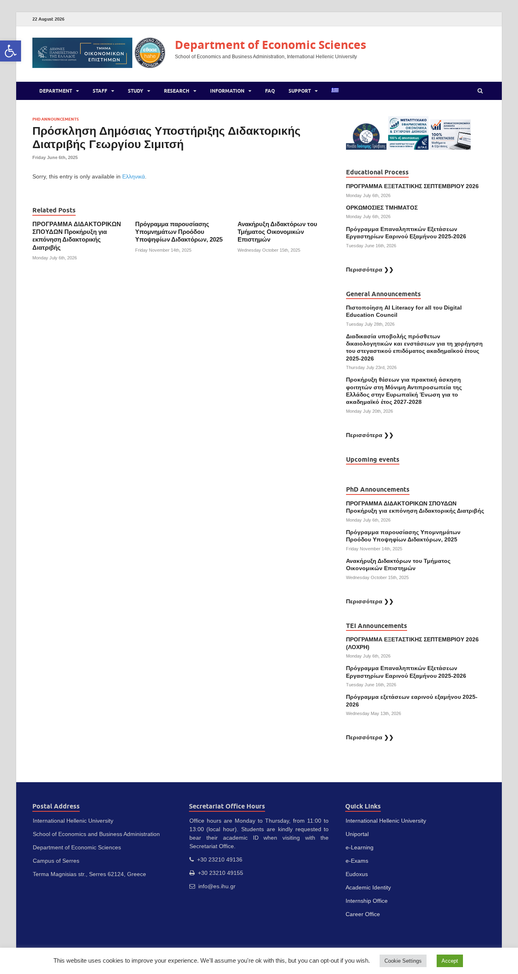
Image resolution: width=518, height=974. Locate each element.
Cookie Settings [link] (403, 961)
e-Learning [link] (360, 847)
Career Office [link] (363, 914)
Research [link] (176, 91)
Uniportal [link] (357, 834)
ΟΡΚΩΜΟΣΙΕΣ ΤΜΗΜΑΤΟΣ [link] (382, 207)
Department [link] (55, 91)
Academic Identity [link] (368, 887)
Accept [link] (450, 961)
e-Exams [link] (357, 860)
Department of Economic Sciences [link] (270, 45)
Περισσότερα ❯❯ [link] (370, 269)
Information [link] (227, 91)
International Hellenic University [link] (386, 820)
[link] (10, 51)
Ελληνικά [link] (133, 176)
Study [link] (135, 91)
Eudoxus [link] (357, 874)
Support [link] (300, 91)
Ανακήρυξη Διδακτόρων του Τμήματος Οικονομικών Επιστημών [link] (277, 232)
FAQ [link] (270, 91)
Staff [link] (100, 91)
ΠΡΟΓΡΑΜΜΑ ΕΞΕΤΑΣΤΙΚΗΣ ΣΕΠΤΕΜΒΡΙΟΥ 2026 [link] (412, 186)
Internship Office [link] (367, 901)
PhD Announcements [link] (55, 119)
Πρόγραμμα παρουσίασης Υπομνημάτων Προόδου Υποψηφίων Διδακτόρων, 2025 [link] (179, 232)
